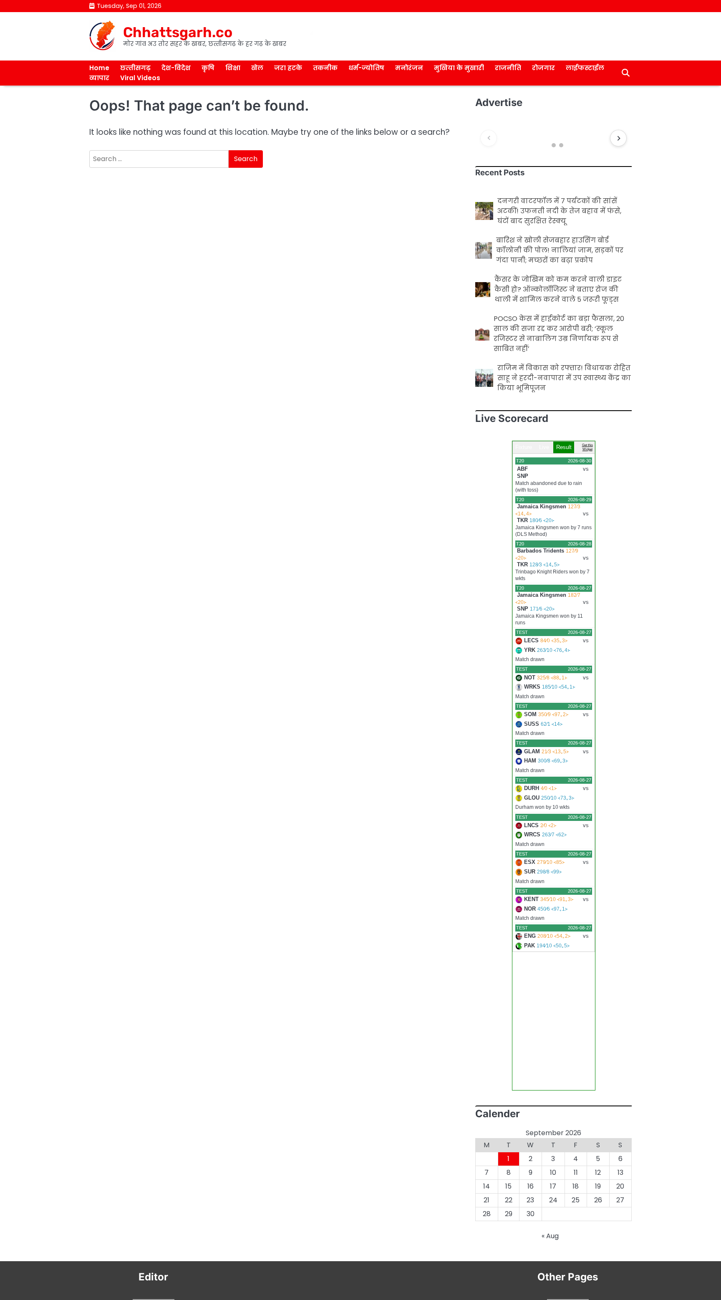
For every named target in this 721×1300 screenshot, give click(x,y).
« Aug (550, 1236)
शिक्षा (232, 67)
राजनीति (508, 67)
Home (99, 67)
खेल (257, 67)
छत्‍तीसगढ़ (135, 67)
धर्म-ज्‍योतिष (366, 67)
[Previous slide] (488, 138)
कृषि (208, 67)
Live (544, 447)
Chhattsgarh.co (177, 32)
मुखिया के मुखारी (459, 67)
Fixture (523, 447)
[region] (553, 138)
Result (564, 447)
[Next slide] (618, 138)
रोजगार (543, 67)
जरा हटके (288, 67)
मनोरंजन (409, 67)
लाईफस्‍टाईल (585, 67)
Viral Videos (140, 77)
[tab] (546, 145)
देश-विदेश (176, 67)
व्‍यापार (99, 77)
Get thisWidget (587, 447)
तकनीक (325, 67)
